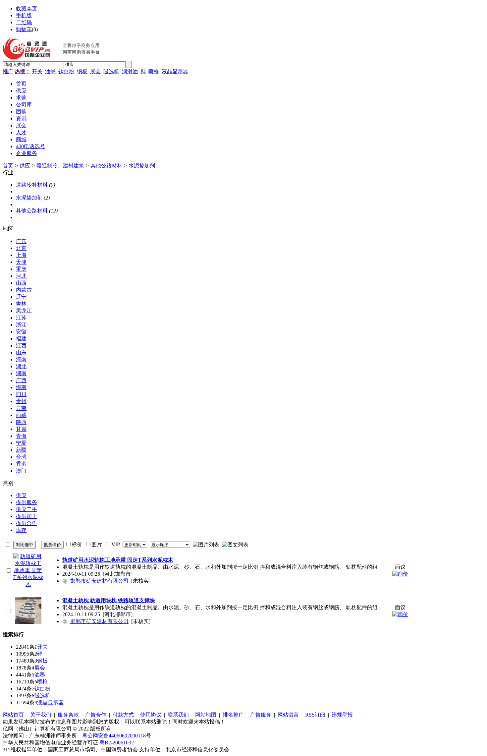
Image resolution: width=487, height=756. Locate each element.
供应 (25, 165)
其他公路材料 (106, 165)
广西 (21, 380)
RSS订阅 (315, 715)
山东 (21, 352)
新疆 (21, 450)
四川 (21, 394)
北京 (21, 248)
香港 (21, 464)
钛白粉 (66, 71)
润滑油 (130, 71)
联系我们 (178, 715)
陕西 (21, 422)
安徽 (21, 331)
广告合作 (95, 715)
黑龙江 (24, 311)
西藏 (21, 415)
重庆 (21, 269)
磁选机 (111, 71)
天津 (21, 262)
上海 (21, 255)
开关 (37, 71)
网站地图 (205, 715)
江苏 (21, 317)
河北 (21, 276)
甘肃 (21, 429)
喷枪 (153, 71)
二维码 (24, 22)
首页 (8, 165)
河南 (21, 359)
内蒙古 (24, 290)
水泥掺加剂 (142, 165)
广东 (21, 241)
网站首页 (13, 715)
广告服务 (260, 715)
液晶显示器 (175, 71)
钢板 (82, 71)
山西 (21, 283)
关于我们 (40, 715)
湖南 (21, 373)
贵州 (21, 401)
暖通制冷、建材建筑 (60, 165)
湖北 (21, 366)
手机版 (24, 15)
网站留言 (288, 715)
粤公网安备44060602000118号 (116, 735)
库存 (21, 530)
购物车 (24, 29)
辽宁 (21, 297)
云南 (21, 408)
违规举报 (342, 715)
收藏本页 (26, 8)
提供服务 (26, 502)
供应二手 (26, 509)
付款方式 (123, 715)
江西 (21, 345)
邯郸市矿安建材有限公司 (99, 581)
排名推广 (233, 715)
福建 (21, 338)
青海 (21, 436)
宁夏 (21, 443)
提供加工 (26, 516)
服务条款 (68, 715)
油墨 (50, 71)
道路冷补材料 (32, 185)
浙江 (21, 324)
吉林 (21, 304)
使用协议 (150, 715)
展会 (95, 71)
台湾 (21, 457)
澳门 (21, 471)
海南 (21, 387)
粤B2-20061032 (116, 742)
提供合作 (26, 523)
